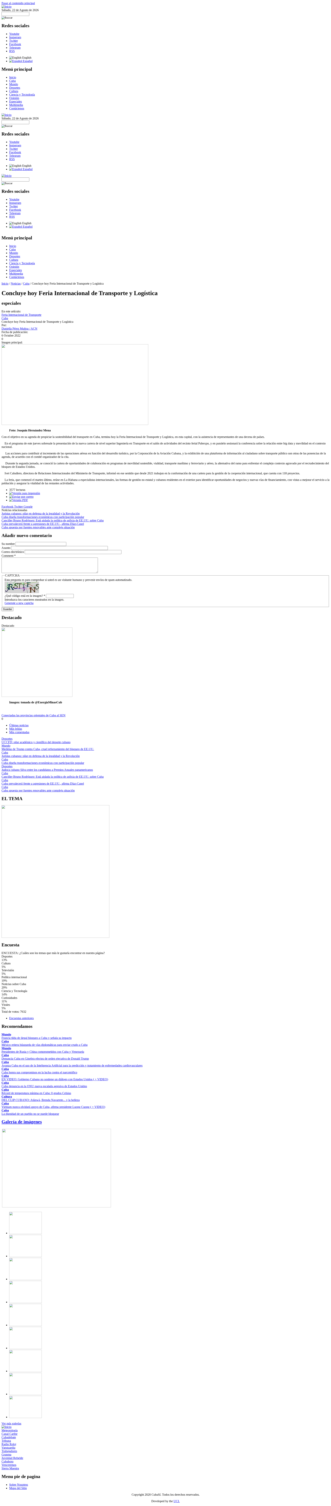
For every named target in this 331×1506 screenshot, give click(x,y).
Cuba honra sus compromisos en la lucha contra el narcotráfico (39, 1072)
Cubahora (7, 1461)
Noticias (16, 283)
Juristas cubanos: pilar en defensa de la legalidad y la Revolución (41, 513)
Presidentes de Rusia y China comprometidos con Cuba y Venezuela (43, 1051)
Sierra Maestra (10, 1468)
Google (28, 506)
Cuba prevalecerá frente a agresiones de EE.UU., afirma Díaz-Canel (43, 524)
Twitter (13, 40)
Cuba (12, 80)
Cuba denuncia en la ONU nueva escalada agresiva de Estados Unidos (44, 1086)
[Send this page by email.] (21, 496)
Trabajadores (9, 1451)
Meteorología (10, 1430)
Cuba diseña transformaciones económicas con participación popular (43, 517)
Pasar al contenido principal (18, 3)
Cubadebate (9, 1437)
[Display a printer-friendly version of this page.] (24, 493)
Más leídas (15, 728)
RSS (12, 51)
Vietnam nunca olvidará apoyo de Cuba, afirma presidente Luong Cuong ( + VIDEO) (53, 1107)
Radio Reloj (9, 1444)
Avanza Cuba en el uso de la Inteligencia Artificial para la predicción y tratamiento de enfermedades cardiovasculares (72, 1065)
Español (27, 61)
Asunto (6, 547)
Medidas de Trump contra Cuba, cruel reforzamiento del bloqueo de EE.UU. (48, 749)
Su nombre (9, 543)
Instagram (15, 37)
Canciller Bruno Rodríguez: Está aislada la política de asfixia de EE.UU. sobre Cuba (53, 520)
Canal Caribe (9, 1433)
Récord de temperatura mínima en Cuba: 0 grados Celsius (36, 1093)
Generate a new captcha (19, 603)
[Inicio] (6, 6)
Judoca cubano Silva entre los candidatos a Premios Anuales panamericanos (47, 769)
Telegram (14, 47)
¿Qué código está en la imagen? (25, 595)
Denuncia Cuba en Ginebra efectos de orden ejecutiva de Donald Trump (45, 1058)
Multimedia (16, 105)
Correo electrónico (13, 551)
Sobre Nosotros (18, 1484)
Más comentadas (19, 732)
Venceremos (9, 1465)
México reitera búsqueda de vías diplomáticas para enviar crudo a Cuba (45, 1044)
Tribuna (6, 1440)
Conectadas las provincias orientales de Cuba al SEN (34, 715)
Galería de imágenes (22, 1121)
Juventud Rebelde (12, 1458)
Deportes (14, 87)
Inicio (12, 77)
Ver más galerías (11, 1423)
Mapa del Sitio (18, 1488)
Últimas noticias (19, 725)
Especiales (15, 101)
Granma (6, 1454)
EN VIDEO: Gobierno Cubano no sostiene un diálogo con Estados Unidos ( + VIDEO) (55, 1079)
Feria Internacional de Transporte (21, 314)
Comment (9, 555)
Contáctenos (16, 108)
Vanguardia (8, 1447)
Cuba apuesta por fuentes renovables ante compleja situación (38, 527)
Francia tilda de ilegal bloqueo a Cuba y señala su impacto (37, 1038)
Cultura (13, 91)
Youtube (14, 33)
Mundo (13, 84)
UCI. (177, 1501)
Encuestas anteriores (21, 1018)
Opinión (14, 98)
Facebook (15, 44)
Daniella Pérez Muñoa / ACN (19, 328)
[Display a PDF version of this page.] (18, 500)
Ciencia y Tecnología (22, 94)
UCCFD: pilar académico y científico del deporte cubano (36, 742)
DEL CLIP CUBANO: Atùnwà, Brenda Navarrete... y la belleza (41, 1100)
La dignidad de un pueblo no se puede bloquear (30, 1113)
